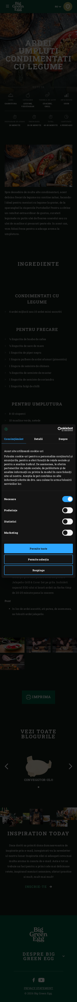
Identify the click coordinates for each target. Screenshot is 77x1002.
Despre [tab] (63, 438)
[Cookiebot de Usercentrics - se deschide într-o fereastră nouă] (56, 429)
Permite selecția (38, 559)
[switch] (67, 510)
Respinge (38, 570)
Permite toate (38, 548)
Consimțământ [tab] (14, 438)
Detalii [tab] (38, 438)
